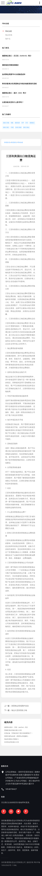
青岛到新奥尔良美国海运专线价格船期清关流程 (19, 83)
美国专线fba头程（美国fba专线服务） (16, 736)
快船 (12, 123)
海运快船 (8, 35)
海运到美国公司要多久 (11, 739)
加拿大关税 (6, 123)
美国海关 (17, 123)
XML (15, 865)
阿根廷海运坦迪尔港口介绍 (13, 730)
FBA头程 (8, 31)
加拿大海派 (18, 127)
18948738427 (11, 789)
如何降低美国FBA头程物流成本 (13, 74)
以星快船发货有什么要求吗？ (13, 102)
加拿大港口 (6, 127)
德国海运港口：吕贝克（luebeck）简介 (16, 56)
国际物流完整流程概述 (10, 65)
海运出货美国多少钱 (19, 710)
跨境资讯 (7, 142)
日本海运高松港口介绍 (11, 742)
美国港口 (32, 123)
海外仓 (7, 39)
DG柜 (12, 127)
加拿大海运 (26, 127)
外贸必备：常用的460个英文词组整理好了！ (18, 733)
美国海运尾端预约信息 (20, 706)
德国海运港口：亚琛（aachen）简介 (16, 727)
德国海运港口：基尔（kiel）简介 (14, 93)
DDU (26, 123)
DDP (23, 123)
